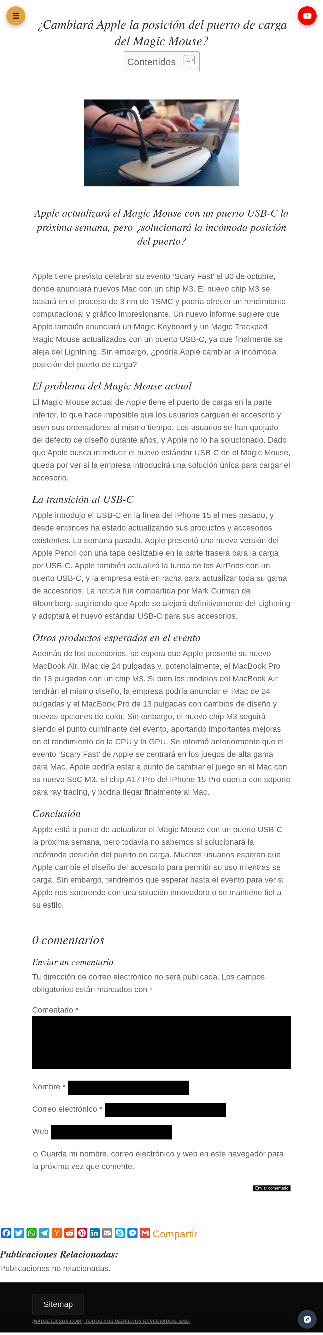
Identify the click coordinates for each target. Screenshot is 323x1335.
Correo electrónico (67, 1109)
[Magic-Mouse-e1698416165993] (161, 183)
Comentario (55, 1009)
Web (40, 1131)
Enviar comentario (271, 1188)
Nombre (49, 1086)
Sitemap (58, 1304)
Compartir (175, 1234)
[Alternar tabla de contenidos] (186, 60)
